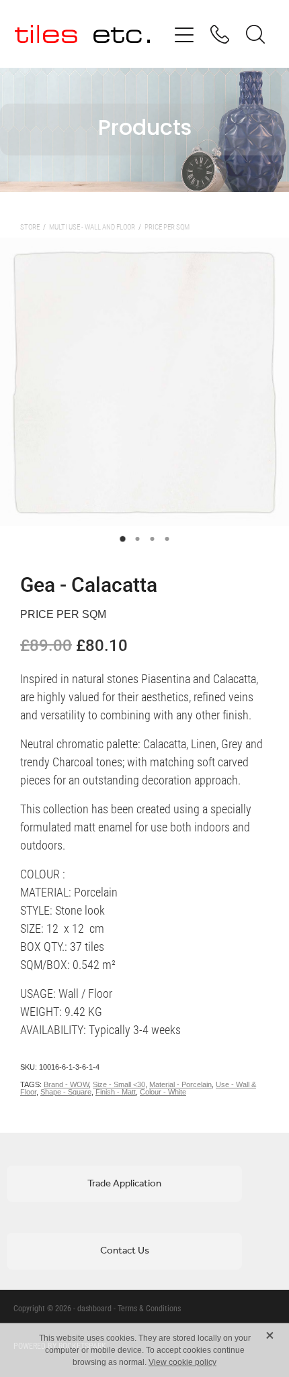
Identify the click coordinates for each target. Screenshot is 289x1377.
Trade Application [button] (124, 1183)
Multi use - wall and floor (92, 226)
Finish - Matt (115, 1092)
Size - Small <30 (119, 1084)
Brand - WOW (66, 1084)
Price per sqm (167, 226)
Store (30, 226)
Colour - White (163, 1092)
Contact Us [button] (124, 1250)
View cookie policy (182, 1362)
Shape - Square (65, 1092)
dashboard (94, 1308)
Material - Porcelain (180, 1084)
